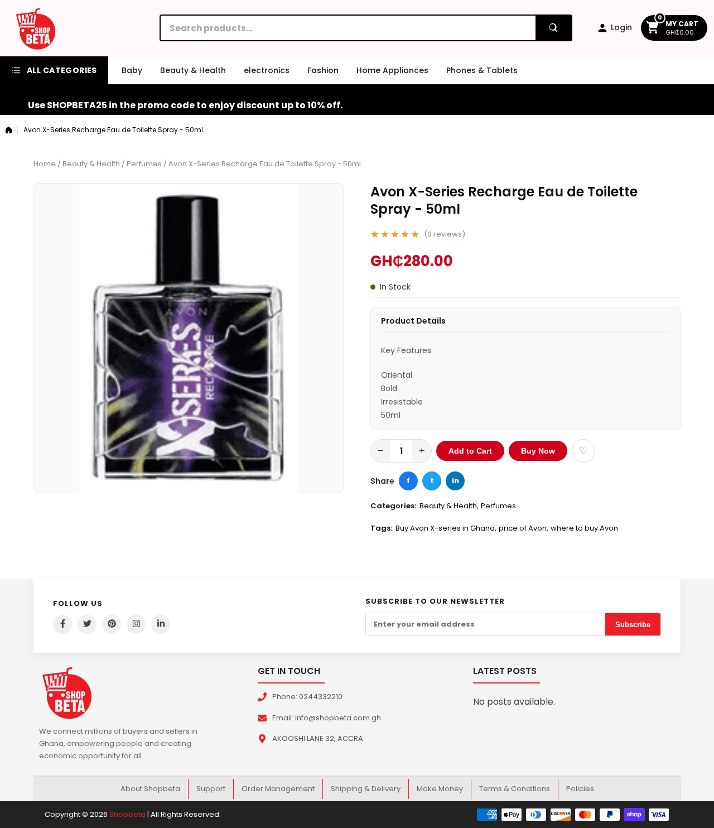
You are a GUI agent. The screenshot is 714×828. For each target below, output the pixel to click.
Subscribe (632, 624)
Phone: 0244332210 (307, 696)
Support (210, 788)
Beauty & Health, (449, 505)
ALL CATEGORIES (62, 70)
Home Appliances (392, 70)
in (455, 480)
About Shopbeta (150, 788)
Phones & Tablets (482, 70)
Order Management (278, 788)
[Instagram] (136, 624)
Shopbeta (127, 814)
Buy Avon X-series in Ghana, (445, 528)
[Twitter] (87, 624)
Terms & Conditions (514, 788)
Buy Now (538, 450)
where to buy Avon (584, 528)
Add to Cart (470, 450)
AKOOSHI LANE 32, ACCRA (317, 738)
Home (44, 163)
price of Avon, (523, 528)
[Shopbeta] (35, 28)
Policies (580, 788)
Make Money (440, 788)
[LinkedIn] (160, 624)
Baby (132, 70)
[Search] (553, 28)
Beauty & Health (193, 70)
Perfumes (144, 163)
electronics (267, 70)
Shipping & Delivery (366, 788)
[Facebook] (62, 624)
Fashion (323, 70)
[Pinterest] (111, 624)
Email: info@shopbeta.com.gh (326, 718)
